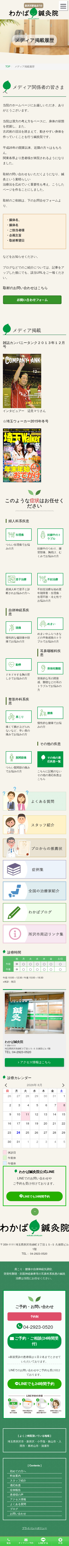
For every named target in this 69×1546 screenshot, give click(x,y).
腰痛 (50, 713)
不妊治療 (52, 579)
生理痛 (20, 534)
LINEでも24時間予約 (36, 1196)
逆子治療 (21, 579)
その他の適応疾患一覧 (54, 759)
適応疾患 (15, 1485)
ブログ (14, 1509)
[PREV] (6, 1084)
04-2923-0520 (38, 1326)
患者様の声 (16, 1494)
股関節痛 (21, 757)
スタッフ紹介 (18, 1480)
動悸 (18, 664)
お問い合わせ (18, 1513)
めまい (51, 624)
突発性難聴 (54, 668)
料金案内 (15, 1475)
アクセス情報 (18, 1499)
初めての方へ (18, 1471)
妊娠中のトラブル (54, 536)
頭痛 (18, 627)
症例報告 (15, 1490)
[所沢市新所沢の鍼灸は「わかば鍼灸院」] (33, 12)
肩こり (20, 717)
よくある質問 (18, 1504)
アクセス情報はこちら (35, 1062)
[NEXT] (62, 1084)
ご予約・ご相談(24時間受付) (37, 1340)
